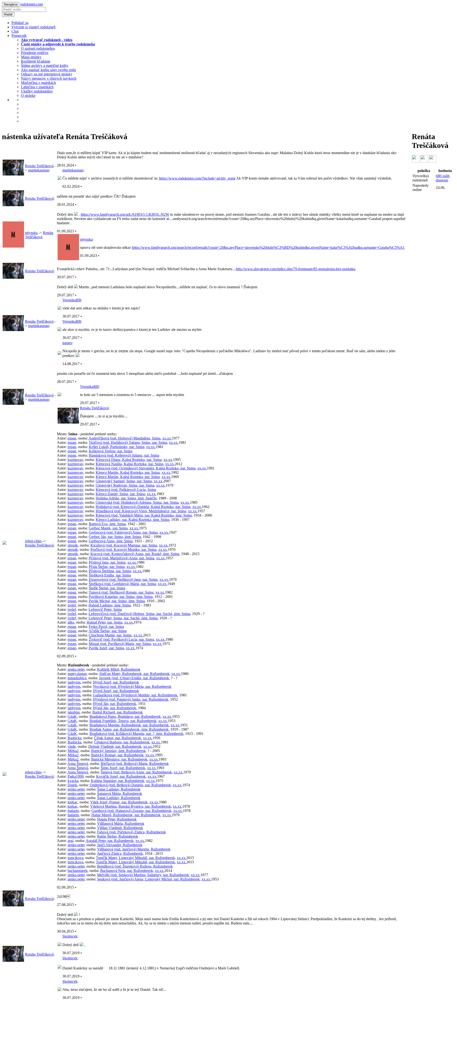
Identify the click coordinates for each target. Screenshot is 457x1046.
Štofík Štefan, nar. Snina (107, 588)
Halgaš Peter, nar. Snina (104, 622)
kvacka (73, 781)
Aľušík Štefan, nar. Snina (108, 631)
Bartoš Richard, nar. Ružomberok (117, 712)
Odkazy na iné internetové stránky (46, 74)
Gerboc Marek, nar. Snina (108, 528)
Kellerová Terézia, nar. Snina (110, 451)
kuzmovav (75, 460)
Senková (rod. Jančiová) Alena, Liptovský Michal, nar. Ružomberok (148, 879)
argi (70, 841)
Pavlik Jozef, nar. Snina (106, 648)
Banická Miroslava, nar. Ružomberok (119, 759)
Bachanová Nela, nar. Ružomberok (126, 871)
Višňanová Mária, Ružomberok (120, 823)
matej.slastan (77, 674)
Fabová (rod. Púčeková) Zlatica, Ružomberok (131, 832)
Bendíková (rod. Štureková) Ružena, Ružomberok (135, 866)
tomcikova (75, 858)
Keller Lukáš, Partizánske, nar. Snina (116, 447)
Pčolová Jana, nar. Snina (107, 562)
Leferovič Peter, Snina (105, 609)
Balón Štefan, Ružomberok (117, 836)
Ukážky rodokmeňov (37, 91)
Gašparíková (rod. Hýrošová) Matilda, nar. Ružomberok (135, 695)
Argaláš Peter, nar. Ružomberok (110, 841)
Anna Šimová (77, 764)
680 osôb (443, 178)
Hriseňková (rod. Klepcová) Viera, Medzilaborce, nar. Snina (141, 511)
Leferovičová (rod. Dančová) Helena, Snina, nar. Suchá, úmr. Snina (139, 614)
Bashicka (74, 738)
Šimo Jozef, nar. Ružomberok (123, 768)
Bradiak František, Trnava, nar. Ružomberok (122, 721)
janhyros (74, 682)
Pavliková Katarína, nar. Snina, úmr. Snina (121, 597)
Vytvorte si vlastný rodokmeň (33, 27)
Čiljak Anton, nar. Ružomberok (117, 738)
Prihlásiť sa (19, 23)
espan (72, 438)
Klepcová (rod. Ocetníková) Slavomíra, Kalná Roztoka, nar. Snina (145, 468)
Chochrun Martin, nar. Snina (110, 635)
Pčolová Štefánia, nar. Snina (110, 571)
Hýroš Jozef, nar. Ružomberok (116, 682)
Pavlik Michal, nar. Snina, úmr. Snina (117, 601)
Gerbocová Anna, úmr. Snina (111, 541)
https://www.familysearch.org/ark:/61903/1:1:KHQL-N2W (125, 214)
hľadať (8, 14)
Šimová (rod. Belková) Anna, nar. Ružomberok (136, 772)
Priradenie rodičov (35, 53)
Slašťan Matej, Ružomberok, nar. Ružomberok (134, 674)
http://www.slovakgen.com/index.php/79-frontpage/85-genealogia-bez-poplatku (295, 269)
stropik (73, 545)
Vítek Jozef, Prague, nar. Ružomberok (119, 802)
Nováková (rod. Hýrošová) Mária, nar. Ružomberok (132, 686)
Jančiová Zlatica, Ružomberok (120, 853)
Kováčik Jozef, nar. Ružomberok (121, 776)
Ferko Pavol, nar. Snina (106, 627)
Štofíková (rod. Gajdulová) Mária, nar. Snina (122, 584)
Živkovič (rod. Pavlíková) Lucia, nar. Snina (121, 639)
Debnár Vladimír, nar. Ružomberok (114, 746)
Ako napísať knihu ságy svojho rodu (48, 70)
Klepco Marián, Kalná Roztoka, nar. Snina (128, 472)
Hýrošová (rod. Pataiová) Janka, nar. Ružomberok (130, 699)
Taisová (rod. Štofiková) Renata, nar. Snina (121, 592)
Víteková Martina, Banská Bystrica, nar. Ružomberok (130, 806)
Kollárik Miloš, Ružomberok (118, 669)
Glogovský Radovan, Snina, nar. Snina (125, 485)
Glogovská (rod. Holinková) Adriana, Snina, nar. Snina (137, 502)
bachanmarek (78, 871)
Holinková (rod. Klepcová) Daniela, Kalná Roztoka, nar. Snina (143, 507)
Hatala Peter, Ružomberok (117, 819)
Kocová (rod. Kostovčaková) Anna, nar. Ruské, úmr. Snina (134, 554)
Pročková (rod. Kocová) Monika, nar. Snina (123, 549)
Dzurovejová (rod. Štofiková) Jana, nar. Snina (123, 579)
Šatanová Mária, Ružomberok (119, 794)
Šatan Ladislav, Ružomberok (118, 789)
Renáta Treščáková (39, 166)
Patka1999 (76, 776)
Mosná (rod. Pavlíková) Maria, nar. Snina (120, 644)
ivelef (72, 605)
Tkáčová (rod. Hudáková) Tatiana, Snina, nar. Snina (128, 442)
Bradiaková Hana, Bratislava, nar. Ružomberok (125, 716)
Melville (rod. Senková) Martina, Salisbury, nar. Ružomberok (143, 875)
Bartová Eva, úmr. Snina (107, 524)
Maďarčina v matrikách (38, 83)
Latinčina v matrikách (37, 87)
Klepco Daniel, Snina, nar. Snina (120, 494)
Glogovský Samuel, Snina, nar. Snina (124, 481)
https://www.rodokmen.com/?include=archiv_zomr (197, 178)
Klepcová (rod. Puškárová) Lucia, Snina (126, 490)
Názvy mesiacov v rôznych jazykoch (48, 78)
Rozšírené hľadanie (35, 61)
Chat (15, 31)
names (67, 343)
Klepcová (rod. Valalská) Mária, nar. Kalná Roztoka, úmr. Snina (144, 515)
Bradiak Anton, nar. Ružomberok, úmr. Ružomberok (129, 729)
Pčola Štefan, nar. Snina (106, 567)
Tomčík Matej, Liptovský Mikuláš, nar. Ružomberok (135, 858)
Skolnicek (69, 936)
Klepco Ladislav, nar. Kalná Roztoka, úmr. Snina (132, 520)
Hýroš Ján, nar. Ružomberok (114, 704)
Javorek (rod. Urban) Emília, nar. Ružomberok (134, 678)
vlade (72, 746)
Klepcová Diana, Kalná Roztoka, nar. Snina (129, 460)
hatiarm (73, 811)
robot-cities (33, 541)
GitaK (72, 716)
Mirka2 (73, 751)
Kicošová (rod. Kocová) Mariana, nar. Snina (123, 545)
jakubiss (74, 712)
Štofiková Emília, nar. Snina (110, 575)
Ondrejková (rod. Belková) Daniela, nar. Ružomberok (130, 785)
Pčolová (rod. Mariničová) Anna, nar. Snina (121, 558)
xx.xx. (167, 438)
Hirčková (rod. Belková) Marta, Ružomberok (135, 764)
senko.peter (76, 669)
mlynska (31, 233)
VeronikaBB (71, 300)
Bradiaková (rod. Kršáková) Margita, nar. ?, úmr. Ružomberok (136, 734)
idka (71, 622)
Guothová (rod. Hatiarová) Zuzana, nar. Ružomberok (131, 811)
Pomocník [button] (19, 36)
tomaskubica (77, 678)
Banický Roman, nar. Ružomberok (117, 755)
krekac (73, 802)
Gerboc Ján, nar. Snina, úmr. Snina (115, 537)
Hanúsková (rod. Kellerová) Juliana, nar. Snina (124, 455)
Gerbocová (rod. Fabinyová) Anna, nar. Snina (123, 532)
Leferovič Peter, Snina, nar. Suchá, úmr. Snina (123, 618)
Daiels (72, 785)
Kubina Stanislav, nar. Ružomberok (117, 781)
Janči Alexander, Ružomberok (119, 845)
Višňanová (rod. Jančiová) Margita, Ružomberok (133, 849)
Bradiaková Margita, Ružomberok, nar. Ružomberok (129, 725)
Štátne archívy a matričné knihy (44, 66)
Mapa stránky (31, 57)
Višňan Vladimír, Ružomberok (120, 828)
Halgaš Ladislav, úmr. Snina (110, 605)
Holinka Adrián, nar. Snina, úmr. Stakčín (126, 498)
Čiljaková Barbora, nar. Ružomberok (121, 742)
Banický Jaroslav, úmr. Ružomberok (118, 751)
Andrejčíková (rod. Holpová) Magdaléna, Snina (124, 438)
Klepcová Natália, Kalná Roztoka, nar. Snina (129, 464)
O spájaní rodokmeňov (38, 48)
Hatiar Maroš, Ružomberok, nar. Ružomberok (125, 815)
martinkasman (38, 170)
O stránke (28, 95)
